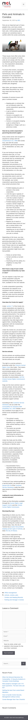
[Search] (23, 663)
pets (16, 595)
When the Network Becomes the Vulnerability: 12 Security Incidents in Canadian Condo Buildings (13, 679)
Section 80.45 (6, 485)
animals (6, 595)
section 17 (10, 306)
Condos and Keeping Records (13, 597)
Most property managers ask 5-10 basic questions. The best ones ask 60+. (13, 685)
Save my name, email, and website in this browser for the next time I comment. (13, 646)
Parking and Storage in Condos (14, 600)
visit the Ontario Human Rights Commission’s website (13, 379)
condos (12, 595)
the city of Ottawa (11, 531)
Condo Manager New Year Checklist (13, 699)
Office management (10, 592)
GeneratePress (19, 717)
